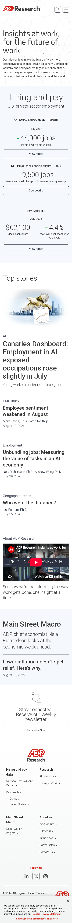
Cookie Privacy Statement (46, 914)
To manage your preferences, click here (36, 918)
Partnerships (47, 845)
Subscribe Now (36, 730)
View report (36, 154)
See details (36, 190)
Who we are (46, 824)
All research (46, 776)
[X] (36, 876)
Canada (14, 798)
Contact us (46, 852)
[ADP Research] (21, 8)
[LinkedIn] (26, 876)
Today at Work (48, 783)
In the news (46, 838)
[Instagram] (45, 876)
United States (18, 804)
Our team (45, 831)
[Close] (68, 901)
